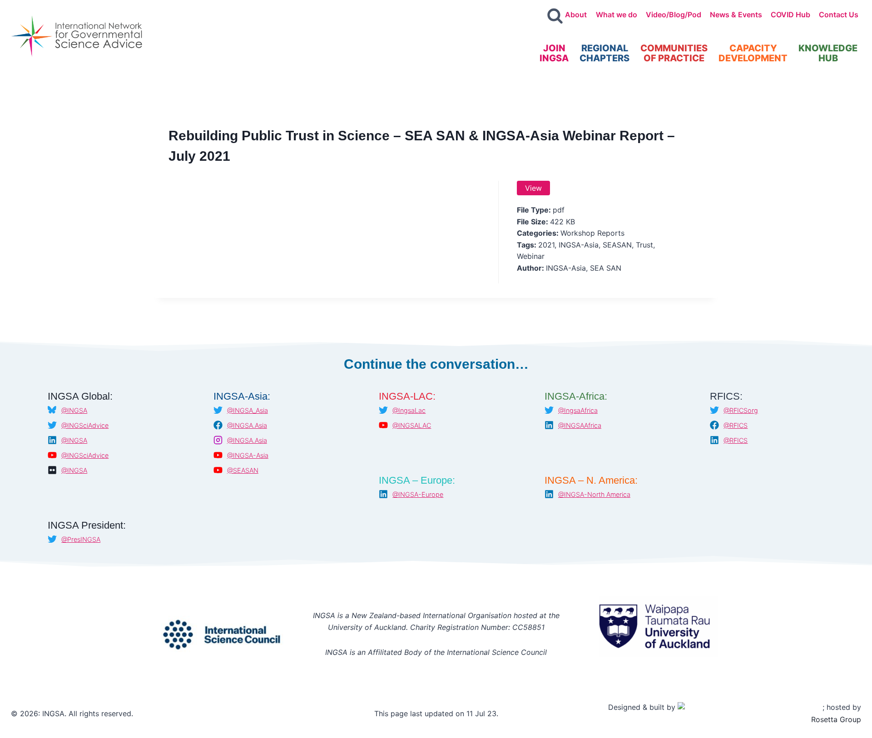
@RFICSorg (740, 410)
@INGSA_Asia (247, 410)
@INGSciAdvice (85, 425)
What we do (616, 14)
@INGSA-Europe (417, 494)
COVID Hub (790, 14)
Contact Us (838, 14)
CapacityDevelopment (753, 53)
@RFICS (735, 425)
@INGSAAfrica (579, 425)
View (533, 188)
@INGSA (74, 410)
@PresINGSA (80, 539)
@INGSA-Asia (247, 455)
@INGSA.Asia (247, 425)
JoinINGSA (554, 53)
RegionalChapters (604, 53)
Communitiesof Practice (674, 53)
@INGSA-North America (594, 494)
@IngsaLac (409, 410)
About (576, 14)
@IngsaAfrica (578, 410)
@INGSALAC (411, 425)
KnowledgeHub (827, 53)
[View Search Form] (555, 16)
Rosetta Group (836, 719)
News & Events (736, 14)
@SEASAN (242, 470)
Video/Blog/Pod (673, 14)
